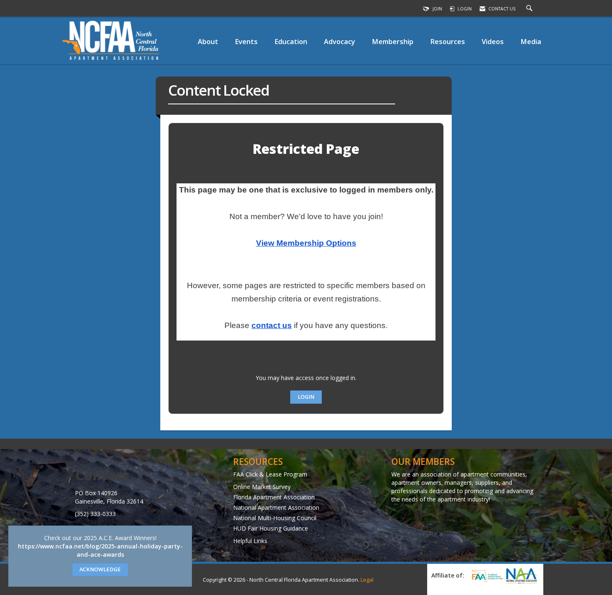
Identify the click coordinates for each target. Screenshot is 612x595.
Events (246, 41)
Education (290, 41)
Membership (392, 41)
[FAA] (486, 576)
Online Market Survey (262, 487)
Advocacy (339, 41)
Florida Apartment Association (274, 497)
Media (530, 41)
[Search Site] (530, 8)
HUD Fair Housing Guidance (270, 528)
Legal (367, 579)
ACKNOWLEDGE (100, 569)
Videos (493, 41)
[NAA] (521, 576)
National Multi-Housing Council (274, 518)
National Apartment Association (276, 507)
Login (306, 396)
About (208, 41)
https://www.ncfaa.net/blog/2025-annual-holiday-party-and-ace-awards (100, 550)
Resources (447, 41)
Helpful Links (250, 541)
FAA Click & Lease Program (270, 474)
